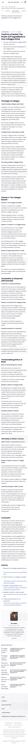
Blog (6, 6)
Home (2, 6)
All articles (14, 638)
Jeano (19, 32)
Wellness (8, 11)
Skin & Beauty (12, 6)
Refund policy (17, 723)
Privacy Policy (8, 725)
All (2, 11)
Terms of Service (17, 725)
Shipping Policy (9, 723)
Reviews (24, 11)
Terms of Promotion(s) (14, 727)
